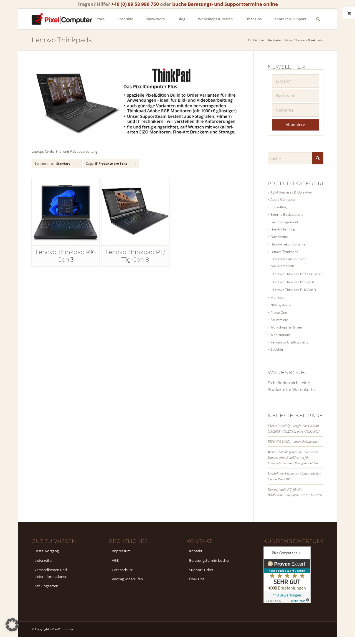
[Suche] (318, 19)
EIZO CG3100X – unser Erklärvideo (293, 441)
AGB (115, 560)
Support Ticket (201, 569)
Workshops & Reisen (286, 327)
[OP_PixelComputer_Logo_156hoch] (62, 19)
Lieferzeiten (44, 560)
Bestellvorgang (46, 550)
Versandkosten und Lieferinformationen (50, 573)
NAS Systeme (280, 305)
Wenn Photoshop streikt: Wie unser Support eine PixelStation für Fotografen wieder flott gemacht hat (293, 457)
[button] (12, 625)
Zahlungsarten (46, 585)
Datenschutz (122, 569)
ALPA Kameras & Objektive (291, 192)
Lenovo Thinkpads (284, 251)
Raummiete (279, 319)
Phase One (278, 312)
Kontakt (195, 550)
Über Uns (196, 578)
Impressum (121, 550)
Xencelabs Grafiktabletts (289, 342)
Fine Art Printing (282, 229)
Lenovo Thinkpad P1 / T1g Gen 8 (298, 274)
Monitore (277, 297)
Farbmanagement (284, 222)
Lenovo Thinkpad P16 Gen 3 (294, 289)
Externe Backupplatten (287, 214)
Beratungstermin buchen (209, 560)
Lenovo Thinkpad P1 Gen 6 (293, 282)
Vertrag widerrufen (127, 578)
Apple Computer (283, 199)
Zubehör (276, 349)
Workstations (280, 334)
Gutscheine (279, 236)
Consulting (278, 207)
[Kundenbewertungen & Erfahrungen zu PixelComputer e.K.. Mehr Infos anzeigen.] (287, 601)
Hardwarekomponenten (288, 244)
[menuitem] (100, 19)
